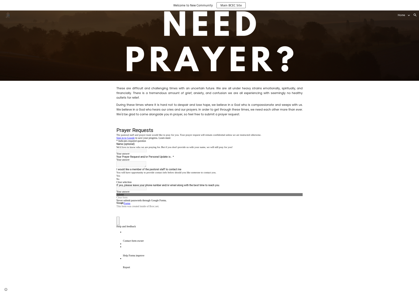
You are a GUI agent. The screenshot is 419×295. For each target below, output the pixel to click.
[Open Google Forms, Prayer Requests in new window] (297, 130)
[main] (209, 101)
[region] (209, 5)
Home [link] (401, 15)
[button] (415, 15)
